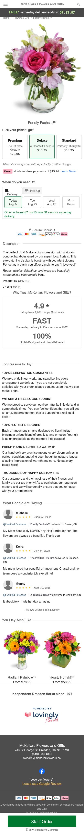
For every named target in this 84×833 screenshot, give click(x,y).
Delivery (12, 193)
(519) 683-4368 (42, 754)
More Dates (71, 202)
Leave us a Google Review (42, 783)
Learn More (68, 171)
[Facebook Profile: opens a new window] (42, 771)
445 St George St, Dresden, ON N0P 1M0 (42, 750)
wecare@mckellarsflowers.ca (42, 758)
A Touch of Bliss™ (41, 595)
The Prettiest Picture (42, 558)
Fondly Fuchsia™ (40, 524)
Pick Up (35, 191)
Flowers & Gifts (21, 17)
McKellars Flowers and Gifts (42, 4)
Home (6, 17)
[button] (75, 824)
